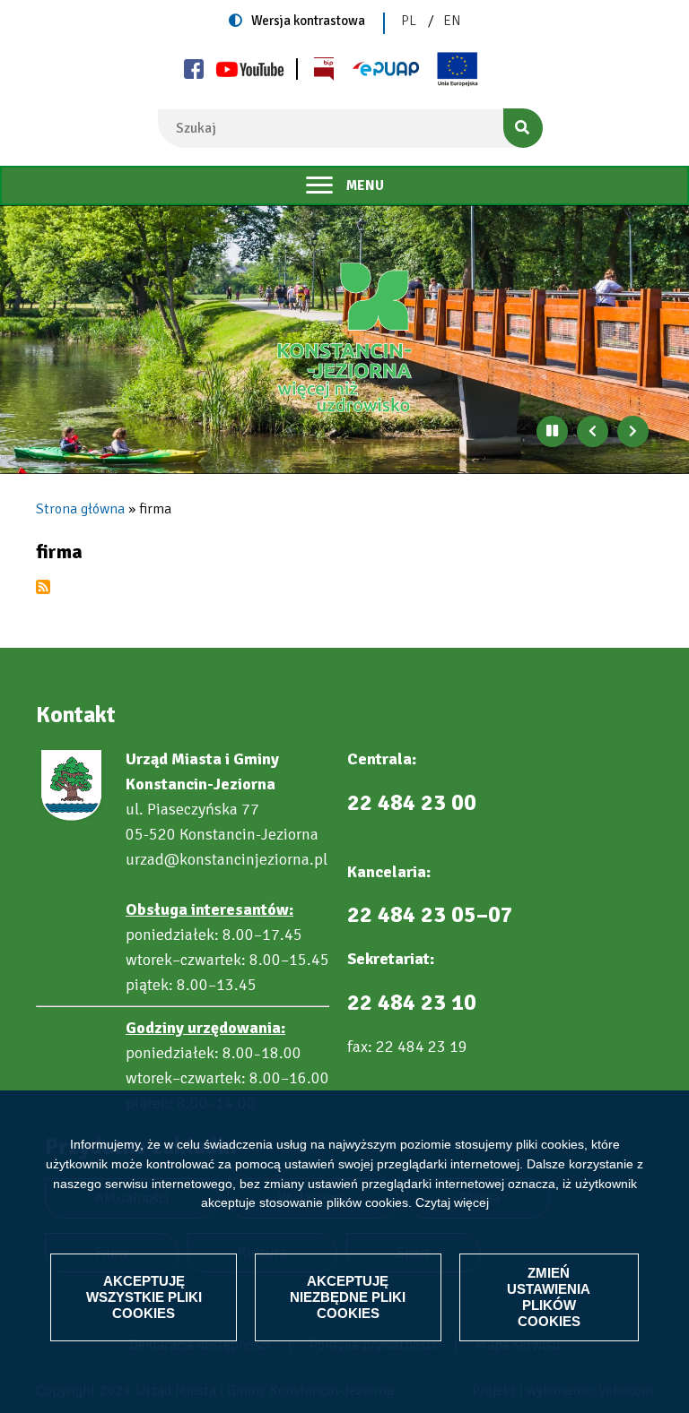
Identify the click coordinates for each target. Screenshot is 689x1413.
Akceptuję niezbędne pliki (348, 1297)
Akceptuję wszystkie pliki (144, 1297)
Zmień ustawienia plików (548, 1297)
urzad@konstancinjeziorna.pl (226, 859)
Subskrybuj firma (43, 587)
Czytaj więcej (452, 1202)
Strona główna (80, 509)
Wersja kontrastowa (308, 20)
